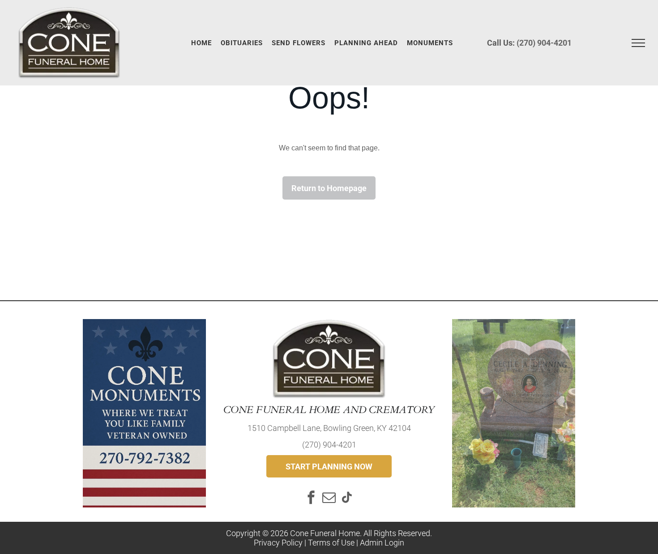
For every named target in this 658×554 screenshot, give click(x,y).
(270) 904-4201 (544, 42)
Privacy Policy (278, 542)
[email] (329, 498)
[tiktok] (347, 498)
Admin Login (382, 542)
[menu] (638, 43)
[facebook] (311, 498)
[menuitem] (201, 43)
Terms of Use (331, 542)
